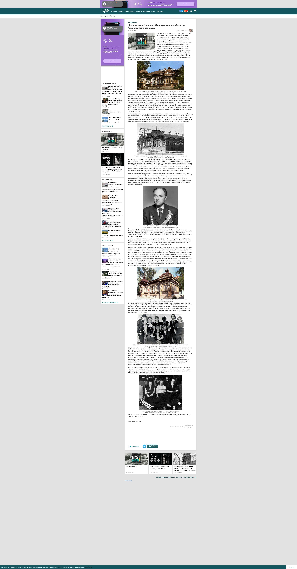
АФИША (120, 11)
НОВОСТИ (114, 11)
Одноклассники (185, 11)
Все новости (106, 126)
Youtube (187, 11)
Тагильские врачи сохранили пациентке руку (114, 111)
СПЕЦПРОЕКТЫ (129, 11)
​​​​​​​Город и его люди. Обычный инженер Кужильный (112, 148)
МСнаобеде (146, 11)
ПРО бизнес (160, 11)
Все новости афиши (109, 302)
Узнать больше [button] (88, 567)
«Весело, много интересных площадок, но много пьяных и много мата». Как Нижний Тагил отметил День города (112, 294)
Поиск (191, 11)
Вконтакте (180, 11)
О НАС (153, 11)
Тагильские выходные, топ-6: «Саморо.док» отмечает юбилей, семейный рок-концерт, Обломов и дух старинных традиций (111, 121)
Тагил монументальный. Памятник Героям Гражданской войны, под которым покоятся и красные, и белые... (185, 468)
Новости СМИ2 (128, 480)
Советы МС (138, 11)
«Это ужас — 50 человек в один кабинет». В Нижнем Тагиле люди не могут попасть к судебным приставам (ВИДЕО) (112, 102)
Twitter (182, 11)
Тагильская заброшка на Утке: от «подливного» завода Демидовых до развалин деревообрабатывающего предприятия (112, 170)
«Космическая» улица (131, 466)
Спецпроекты (132, 22)
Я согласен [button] (291, 567)
